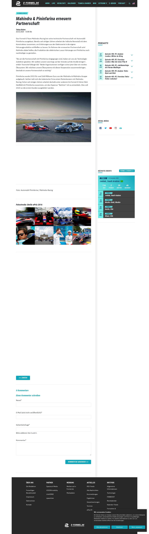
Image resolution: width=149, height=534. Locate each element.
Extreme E (102, 3)
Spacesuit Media (52, 486)
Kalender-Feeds (112, 505)
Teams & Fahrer (84, 3)
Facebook (100, 128)
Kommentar (21, 440)
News (47, 3)
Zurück (24, 378)
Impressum (30, 497)
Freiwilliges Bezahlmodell (31, 491)
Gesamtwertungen (93, 502)
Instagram (115, 128)
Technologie (111, 493)
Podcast (121, 3)
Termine (89, 506)
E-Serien (112, 3)
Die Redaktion (31, 486)
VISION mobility (52, 490)
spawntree (50, 498)
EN (134, 3)
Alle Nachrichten (92, 490)
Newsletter (120, 128)
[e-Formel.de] (27, 3)
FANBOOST (111, 497)
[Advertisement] (53, 164)
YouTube (110, 128)
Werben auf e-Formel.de (71, 487)
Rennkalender (112, 501)
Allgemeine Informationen (112, 487)
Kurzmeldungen (92, 494)
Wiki (94, 3)
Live (53, 3)
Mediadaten (71, 493)
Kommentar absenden (77, 462)
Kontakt (29, 505)
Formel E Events (125, 171)
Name (20, 400)
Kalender (72, 3)
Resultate (61, 3)
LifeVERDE (50, 494)
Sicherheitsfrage (23, 425)
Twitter (105, 128)
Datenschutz (30, 501)
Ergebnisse (90, 498)
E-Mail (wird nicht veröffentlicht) (29, 412)
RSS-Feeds (90, 486)
